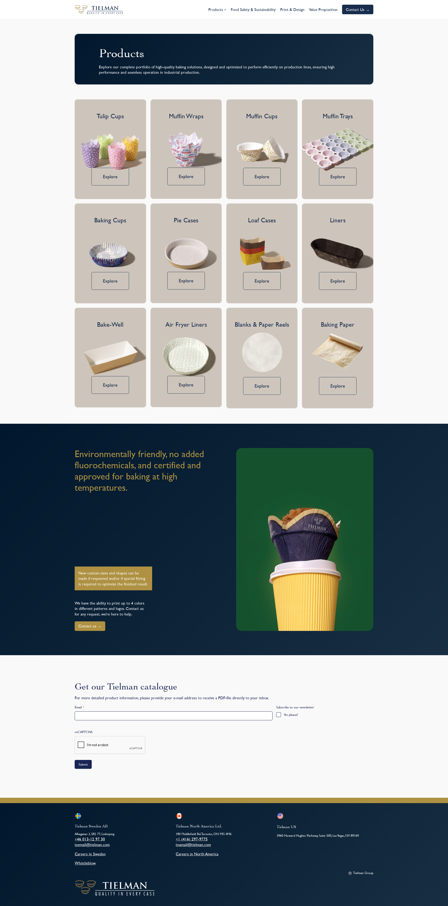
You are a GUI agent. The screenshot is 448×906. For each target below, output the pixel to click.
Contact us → (90, 626)
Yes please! (291, 714)
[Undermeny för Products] (225, 9)
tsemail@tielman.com (92, 844)
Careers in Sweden (90, 854)
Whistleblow (85, 863)
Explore (110, 176)
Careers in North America (197, 854)
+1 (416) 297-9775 (192, 839)
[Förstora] (367, 454)
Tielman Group (363, 872)
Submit (83, 764)
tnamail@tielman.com (193, 844)
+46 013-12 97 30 (90, 839)
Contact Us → (358, 9)
